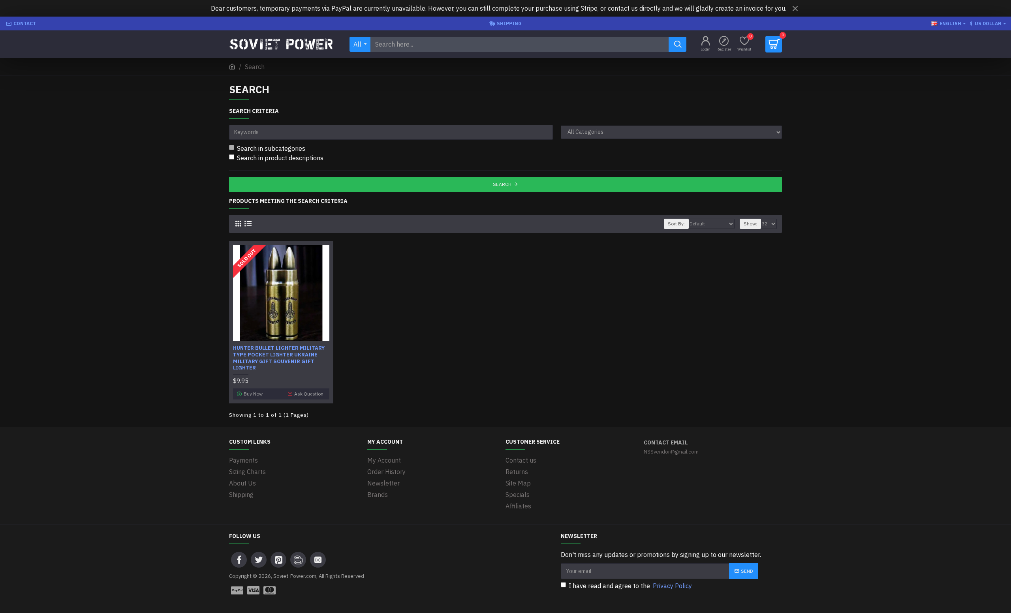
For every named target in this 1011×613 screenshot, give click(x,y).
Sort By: (676, 224)
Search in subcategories (271, 148)
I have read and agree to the (630, 586)
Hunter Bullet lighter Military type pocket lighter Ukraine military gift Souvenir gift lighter (279, 358)
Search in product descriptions (280, 158)
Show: (750, 224)
